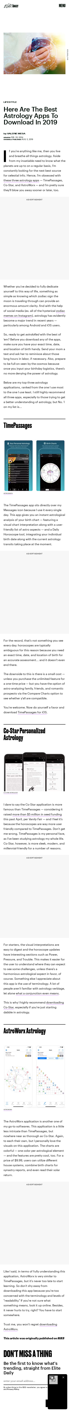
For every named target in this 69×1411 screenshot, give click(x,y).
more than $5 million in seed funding (37, 814)
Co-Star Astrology (11, 793)
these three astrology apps (21, 180)
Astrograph (8, 493)
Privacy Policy (13, 1389)
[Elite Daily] (11, 5)
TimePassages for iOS (32, 712)
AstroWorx (8, 1109)
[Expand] (51, 1377)
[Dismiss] (63, 1377)
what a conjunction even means (37, 993)
